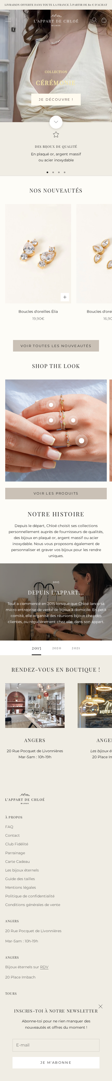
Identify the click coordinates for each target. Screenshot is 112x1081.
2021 (76, 648)
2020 (56, 648)
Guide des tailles (20, 878)
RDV (44, 967)
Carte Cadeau (17, 861)
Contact (12, 835)
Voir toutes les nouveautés (56, 346)
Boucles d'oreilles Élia (38, 311)
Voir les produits (56, 493)
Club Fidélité (16, 844)
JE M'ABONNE (56, 1062)
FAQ (9, 826)
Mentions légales (20, 887)
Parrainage (15, 853)
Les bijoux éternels (22, 870)
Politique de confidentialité (29, 896)
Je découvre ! (56, 99)
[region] (56, 147)
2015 (36, 648)
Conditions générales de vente (32, 904)
